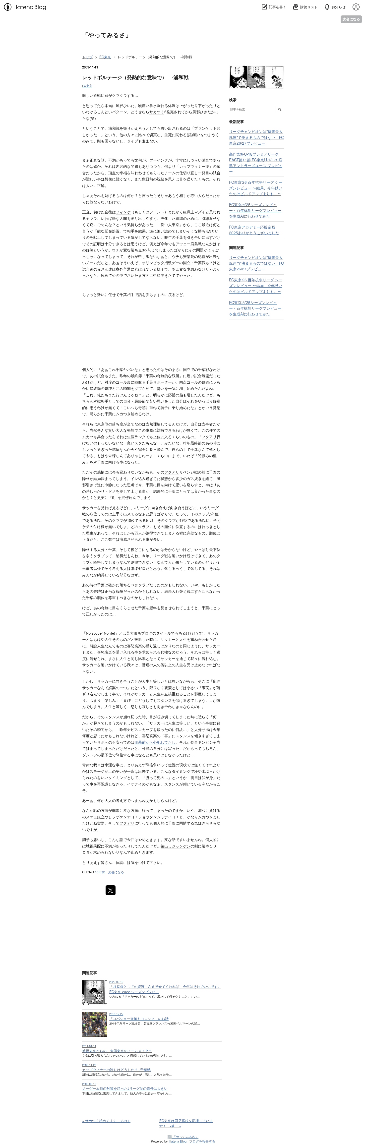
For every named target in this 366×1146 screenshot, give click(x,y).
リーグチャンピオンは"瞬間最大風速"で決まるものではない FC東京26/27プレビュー (256, 136)
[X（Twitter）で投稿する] (111, 890)
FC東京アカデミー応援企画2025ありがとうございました (254, 229)
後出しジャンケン (175, 845)
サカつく (156, 111)
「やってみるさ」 (106, 34)
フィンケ (123, 211)
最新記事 (236, 121)
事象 (149, 430)
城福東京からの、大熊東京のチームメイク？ (117, 1050)
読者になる (351, 19)
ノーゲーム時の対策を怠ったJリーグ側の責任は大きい (125, 1088)
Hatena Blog (177, 1141)
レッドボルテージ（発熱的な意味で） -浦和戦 (135, 77)
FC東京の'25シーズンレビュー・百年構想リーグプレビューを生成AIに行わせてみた (255, 210)
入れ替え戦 (181, 591)
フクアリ (209, 436)
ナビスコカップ (140, 729)
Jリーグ (141, 507)
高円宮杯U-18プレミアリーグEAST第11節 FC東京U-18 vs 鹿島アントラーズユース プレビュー (255, 162)
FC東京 (87, 85)
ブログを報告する (202, 1141)
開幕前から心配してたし (155, 742)
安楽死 (188, 256)
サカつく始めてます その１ (106, 1120)
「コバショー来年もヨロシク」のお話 (139, 1018)
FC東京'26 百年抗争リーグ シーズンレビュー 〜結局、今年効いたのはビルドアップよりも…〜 (255, 187)
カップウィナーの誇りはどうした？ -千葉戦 (116, 1069)
